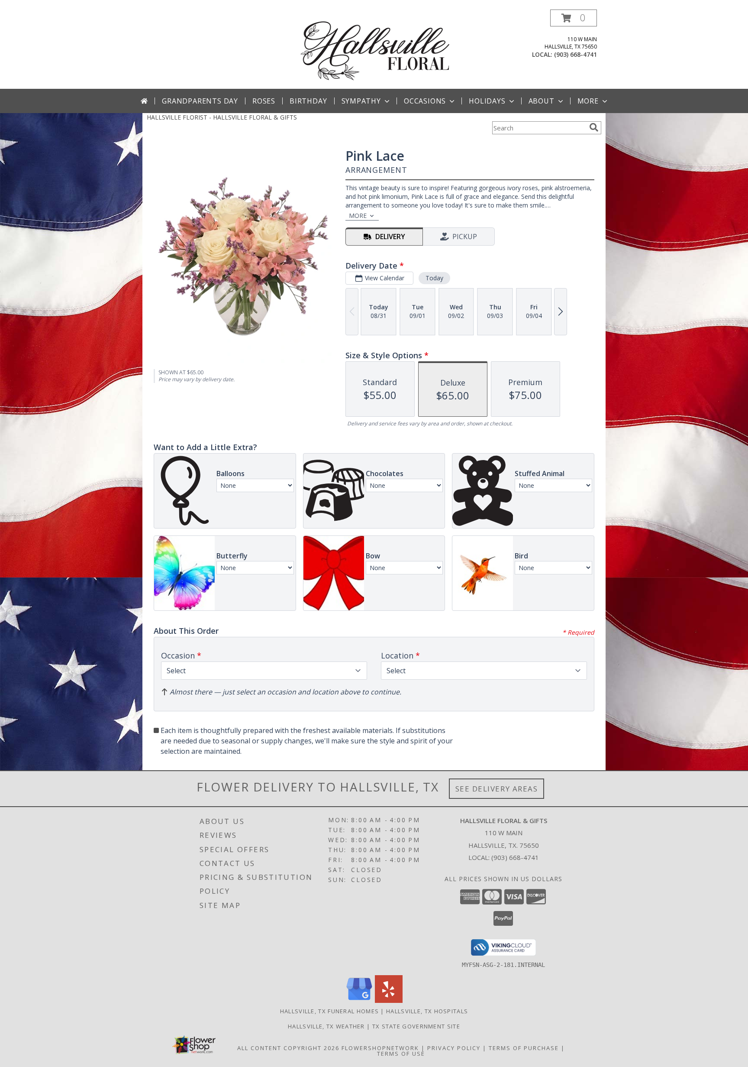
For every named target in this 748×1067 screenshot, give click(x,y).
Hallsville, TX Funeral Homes (329, 1011)
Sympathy (361, 101)
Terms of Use (401, 1053)
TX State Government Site (416, 1026)
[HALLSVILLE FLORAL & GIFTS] (374, 49)
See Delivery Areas (496, 789)
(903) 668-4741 (575, 54)
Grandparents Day (200, 101)
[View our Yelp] (389, 1000)
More (588, 101)
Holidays (487, 101)
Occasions (425, 101)
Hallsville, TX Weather (326, 1026)
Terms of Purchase (524, 1048)
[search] (594, 127)
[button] (573, 18)
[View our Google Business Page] (359, 1000)
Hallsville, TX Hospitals (427, 1011)
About (542, 101)
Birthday (308, 101)
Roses (263, 101)
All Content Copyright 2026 (288, 1048)
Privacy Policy (453, 1048)
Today (434, 278)
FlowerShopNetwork (380, 1048)
